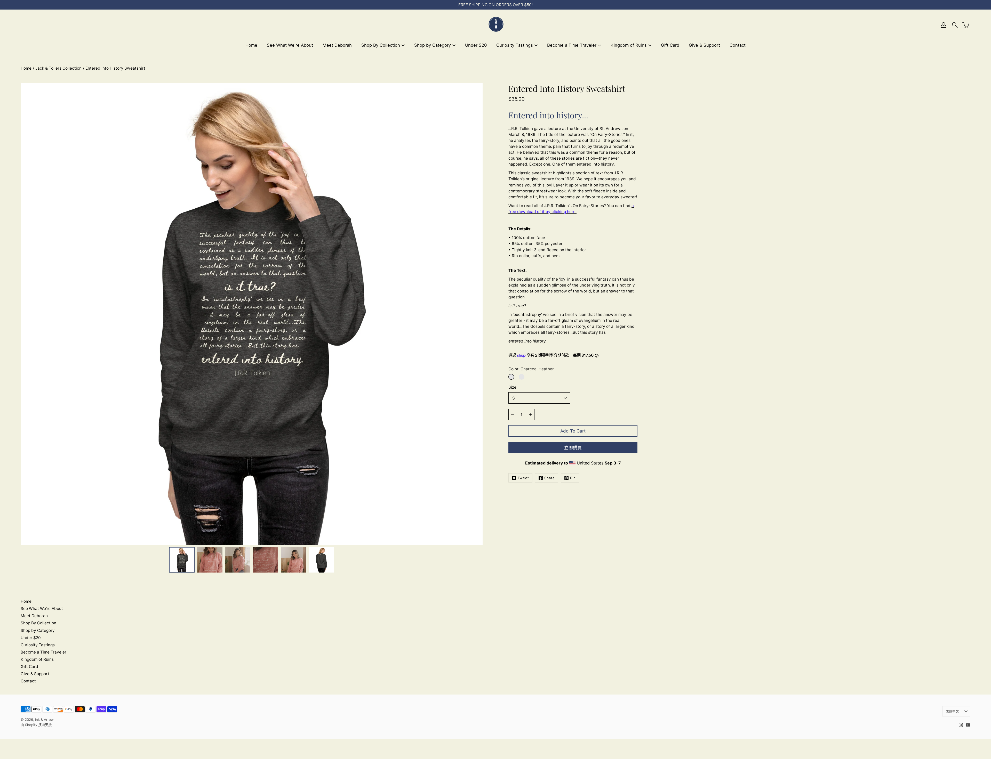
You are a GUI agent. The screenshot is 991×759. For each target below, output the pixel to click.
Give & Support (704, 45)
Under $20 (476, 45)
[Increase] (530, 414)
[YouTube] (968, 725)
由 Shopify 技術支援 (36, 725)
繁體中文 (952, 711)
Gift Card (670, 45)
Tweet (523, 478)
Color (531, 368)
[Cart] (966, 25)
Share (549, 478)
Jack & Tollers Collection (58, 68)
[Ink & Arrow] (495, 25)
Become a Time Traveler (571, 45)
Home (251, 45)
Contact (738, 45)
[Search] (955, 25)
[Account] (943, 25)
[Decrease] (512, 414)
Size (512, 387)
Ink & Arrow (44, 719)
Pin (573, 478)
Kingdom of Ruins (629, 45)
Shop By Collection (380, 45)
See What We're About (290, 45)
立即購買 (573, 447)
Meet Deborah (337, 45)
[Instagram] (960, 725)
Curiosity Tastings (514, 45)
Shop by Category (432, 45)
